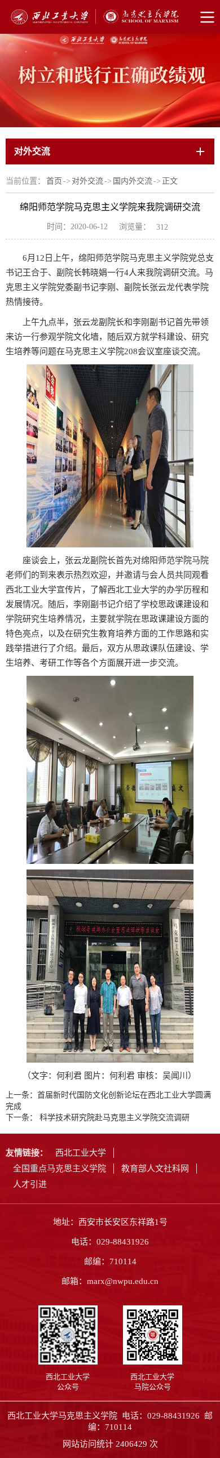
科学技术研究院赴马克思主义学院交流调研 (113, 1117)
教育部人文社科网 (155, 1168)
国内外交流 (132, 181)
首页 (54, 181)
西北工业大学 (80, 1152)
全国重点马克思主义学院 (59, 1168)
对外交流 (87, 181)
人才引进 (30, 1184)
